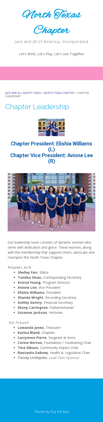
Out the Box (59, 411)
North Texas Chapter (51, 23)
